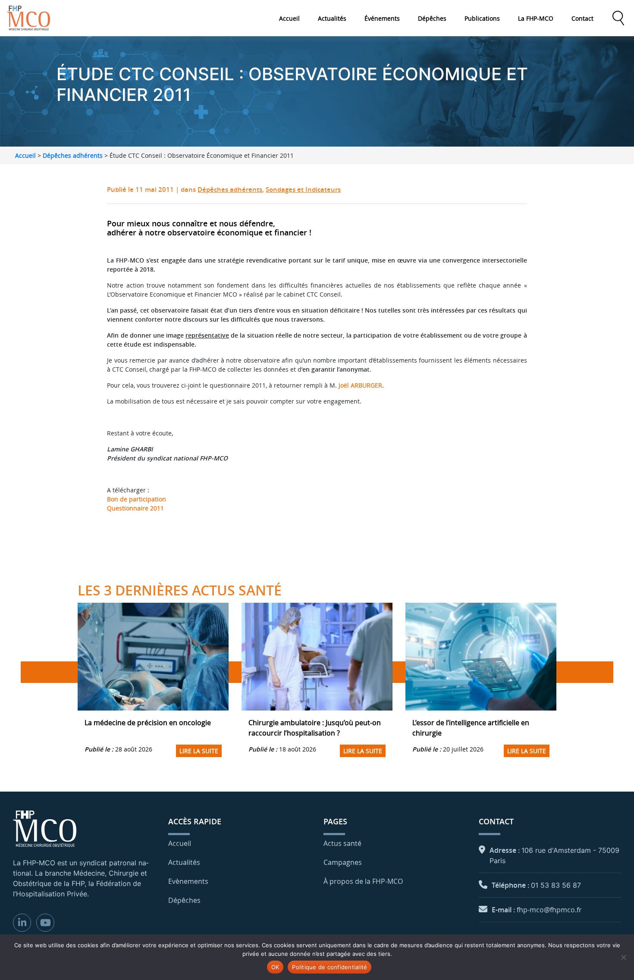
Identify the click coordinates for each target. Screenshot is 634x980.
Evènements (188, 881)
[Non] (623, 957)
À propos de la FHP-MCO (363, 881)
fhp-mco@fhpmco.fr (549, 909)
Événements (382, 18)
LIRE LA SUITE (198, 751)
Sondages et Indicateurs (303, 189)
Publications (482, 18)
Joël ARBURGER (360, 385)
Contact (582, 18)
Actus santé (342, 843)
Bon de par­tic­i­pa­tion (136, 499)
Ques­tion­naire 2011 (135, 508)
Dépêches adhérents (73, 155)
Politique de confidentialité (329, 967)
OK (275, 967)
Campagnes (342, 862)
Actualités (332, 18)
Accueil (289, 18)
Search (618, 18)
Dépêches (432, 18)
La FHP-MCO (535, 18)
